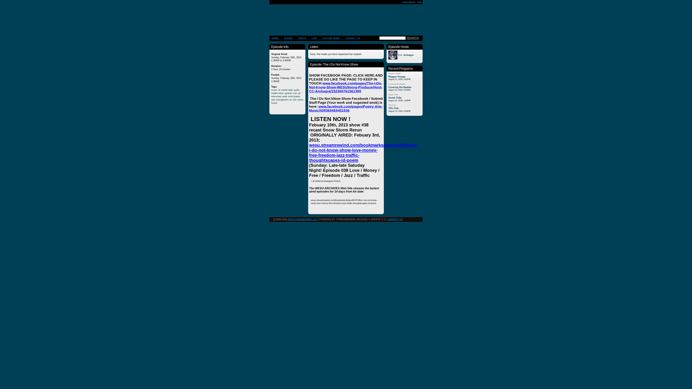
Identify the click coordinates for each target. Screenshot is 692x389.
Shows (288, 38)
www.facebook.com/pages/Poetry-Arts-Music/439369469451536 (346, 108)
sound (284, 90)
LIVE (314, 38)
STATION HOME (331, 38)
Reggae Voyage (394, 73)
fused (274, 103)
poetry (297, 96)
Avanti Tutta (393, 95)
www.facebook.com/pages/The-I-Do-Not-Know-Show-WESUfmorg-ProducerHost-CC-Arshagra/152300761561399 (345, 87)
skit (294, 99)
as (290, 99)
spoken (288, 93)
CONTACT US (352, 38)
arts (273, 99)
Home (275, 38)
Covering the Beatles (396, 84)
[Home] (346, 18)
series (300, 99)
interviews (276, 96)
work (284, 96)
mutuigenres (282, 99)
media (274, 93)
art (299, 93)
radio (290, 90)
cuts (295, 93)
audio (296, 90)
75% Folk (392, 105)
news (281, 93)
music (274, 90)
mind (290, 96)
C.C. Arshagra (406, 55)
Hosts (302, 38)
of (279, 90)
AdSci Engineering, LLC (302, 219)
